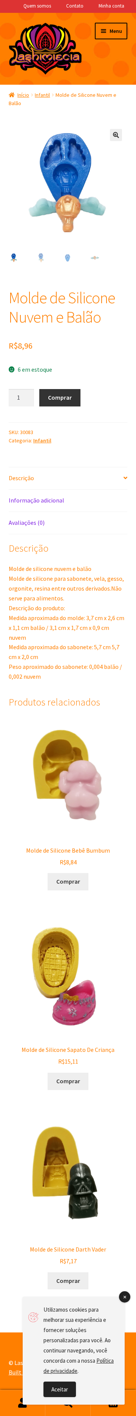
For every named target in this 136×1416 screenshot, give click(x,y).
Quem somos (37, 6)
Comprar (60, 397)
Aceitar (59, 1389)
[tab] (68, 478)
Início (23, 95)
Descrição (21, 478)
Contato (74, 6)
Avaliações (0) (27, 522)
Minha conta (111, 6)
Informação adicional (36, 500)
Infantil (42, 95)
